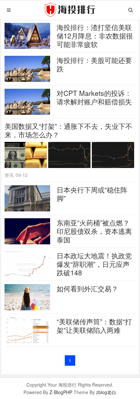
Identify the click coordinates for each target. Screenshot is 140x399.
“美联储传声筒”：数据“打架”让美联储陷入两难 (94, 325)
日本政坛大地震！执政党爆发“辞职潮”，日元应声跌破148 (94, 264)
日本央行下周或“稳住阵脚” (92, 194)
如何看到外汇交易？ (87, 288)
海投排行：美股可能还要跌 (94, 64)
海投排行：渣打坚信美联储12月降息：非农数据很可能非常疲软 (95, 35)
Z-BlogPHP (60, 392)
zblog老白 (106, 392)
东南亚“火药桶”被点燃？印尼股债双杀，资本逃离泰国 (94, 231)
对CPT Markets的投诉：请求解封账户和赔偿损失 (94, 97)
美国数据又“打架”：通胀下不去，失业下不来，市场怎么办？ (68, 130)
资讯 (9, 175)
